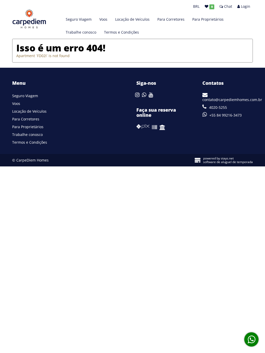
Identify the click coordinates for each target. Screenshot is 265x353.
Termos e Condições (121, 32)
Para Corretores (171, 19)
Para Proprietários (208, 19)
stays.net (227, 158)
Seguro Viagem (79, 19)
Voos (103, 19)
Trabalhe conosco (81, 32)
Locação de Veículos (132, 19)
